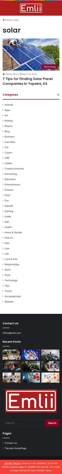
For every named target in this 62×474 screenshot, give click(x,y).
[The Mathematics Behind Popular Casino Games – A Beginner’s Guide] (31, 378)
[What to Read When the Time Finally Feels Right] (12, 366)
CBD (7, 158)
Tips (7, 285)
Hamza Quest (11, 74)
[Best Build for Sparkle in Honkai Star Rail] (31, 355)
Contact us (11, 443)
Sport (8, 269)
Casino (8, 152)
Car (7, 147)
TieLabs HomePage (15, 448)
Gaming (9, 211)
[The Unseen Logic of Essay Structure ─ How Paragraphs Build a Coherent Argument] (50, 366)
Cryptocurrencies (14, 168)
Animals (9, 104)
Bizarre (8, 126)
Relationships (12, 264)
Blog (7, 131)
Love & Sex (11, 259)
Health (8, 227)
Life (7, 253)
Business (9, 136)
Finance (9, 190)
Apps (7, 110)
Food (7, 195)
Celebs (8, 163)
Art (6, 115)
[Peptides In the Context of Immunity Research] (50, 378)
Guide (8, 216)
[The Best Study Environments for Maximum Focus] (12, 378)
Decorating (11, 174)
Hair (7, 221)
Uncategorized (13, 296)
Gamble (9, 205)
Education (10, 179)
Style (7, 275)
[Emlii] (31, 8)
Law (7, 248)
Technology (11, 280)
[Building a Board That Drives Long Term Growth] (50, 355)
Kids (7, 243)
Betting (9, 120)
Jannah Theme (12, 463)
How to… (9, 237)
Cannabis (10, 142)
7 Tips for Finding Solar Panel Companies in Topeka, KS (28, 81)
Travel (8, 291)
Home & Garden (13, 232)
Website (9, 301)
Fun (7, 200)
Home (8, 20)
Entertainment (12, 184)
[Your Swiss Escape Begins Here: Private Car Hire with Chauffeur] (31, 366)
